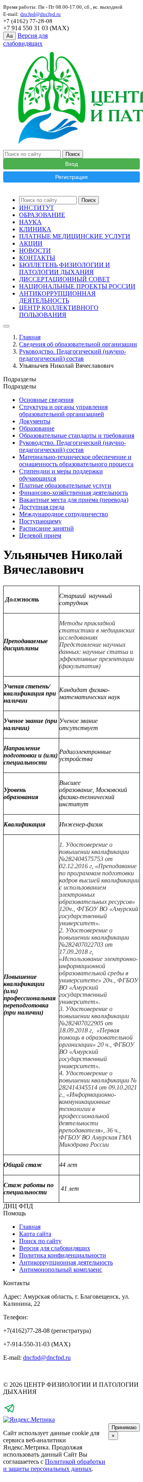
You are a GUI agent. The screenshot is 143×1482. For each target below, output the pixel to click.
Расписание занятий (46, 528)
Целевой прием (40, 535)
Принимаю (124, 1427)
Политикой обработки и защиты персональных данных (54, 1465)
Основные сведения (46, 399)
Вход (71, 164)
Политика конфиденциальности (62, 1255)
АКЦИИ (31, 243)
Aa (9, 36)
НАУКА (30, 222)
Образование (36, 428)
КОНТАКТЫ (37, 257)
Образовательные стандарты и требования (76, 435)
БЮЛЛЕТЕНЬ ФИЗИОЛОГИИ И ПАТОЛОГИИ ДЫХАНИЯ (64, 268)
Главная (30, 337)
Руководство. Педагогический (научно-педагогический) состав (72, 355)
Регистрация (71, 177)
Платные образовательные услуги (65, 485)
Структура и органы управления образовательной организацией (63, 410)
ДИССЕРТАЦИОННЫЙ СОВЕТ (64, 279)
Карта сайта (35, 1233)
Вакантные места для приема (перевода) (73, 499)
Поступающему (40, 521)
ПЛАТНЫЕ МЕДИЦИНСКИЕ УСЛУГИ (74, 236)
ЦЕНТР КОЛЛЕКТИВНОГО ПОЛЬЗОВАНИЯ (59, 311)
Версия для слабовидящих (54, 1248)
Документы (34, 421)
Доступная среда (41, 507)
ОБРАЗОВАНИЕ (42, 214)
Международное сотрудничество (63, 514)
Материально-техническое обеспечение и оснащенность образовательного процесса (76, 460)
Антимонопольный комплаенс (60, 1269)
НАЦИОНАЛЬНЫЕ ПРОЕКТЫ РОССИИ (77, 286)
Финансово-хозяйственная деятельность (73, 492)
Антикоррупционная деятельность (66, 1262)
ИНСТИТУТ (36, 207)
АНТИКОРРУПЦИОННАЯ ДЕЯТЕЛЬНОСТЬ (57, 297)
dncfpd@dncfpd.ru (47, 1357)
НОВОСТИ (35, 250)
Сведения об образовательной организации (78, 344)
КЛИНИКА (35, 229)
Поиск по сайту (40, 1241)
